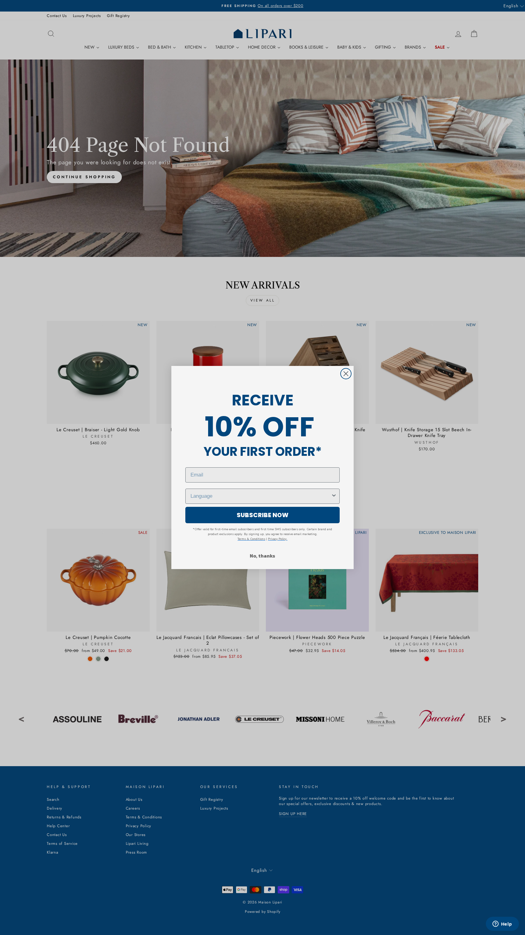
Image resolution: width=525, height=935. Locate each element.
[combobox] (260, 496)
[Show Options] (334, 496)
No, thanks (262, 555)
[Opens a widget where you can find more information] (502, 924)
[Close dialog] (346, 373)
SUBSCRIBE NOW (263, 515)
